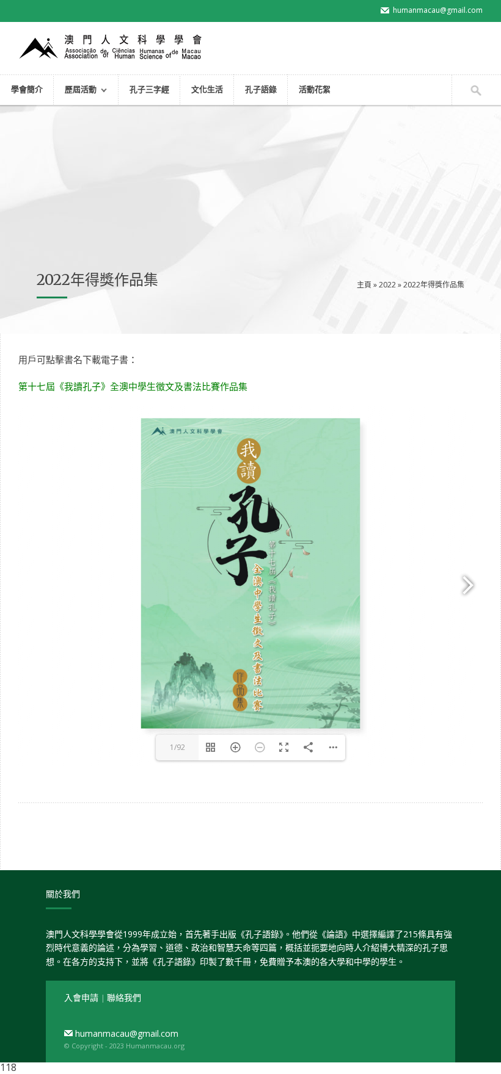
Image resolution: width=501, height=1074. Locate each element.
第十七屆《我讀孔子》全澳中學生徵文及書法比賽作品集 (132, 386)
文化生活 (207, 89)
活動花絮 (315, 89)
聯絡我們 (124, 997)
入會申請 (82, 997)
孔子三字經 (149, 89)
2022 (387, 284)
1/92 (177, 747)
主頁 (364, 284)
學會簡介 (27, 89)
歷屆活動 (75, 91)
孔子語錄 (261, 89)
